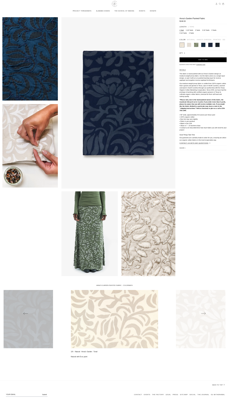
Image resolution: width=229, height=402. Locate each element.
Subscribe (114, 235)
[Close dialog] (138, 163)
